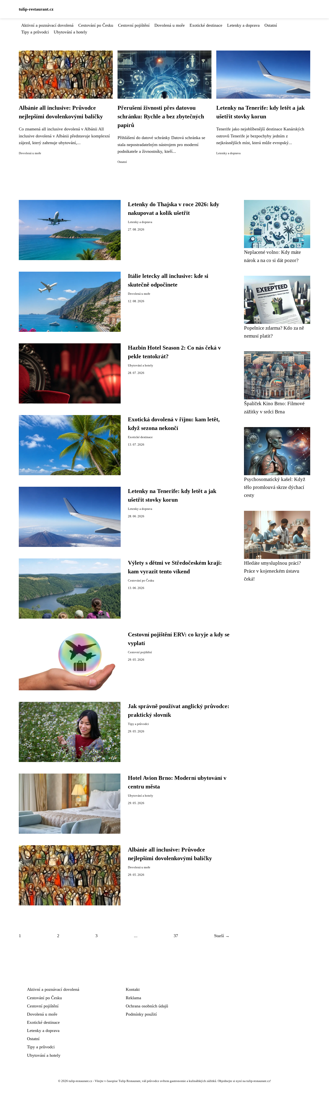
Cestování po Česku (95, 25)
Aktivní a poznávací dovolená (47, 25)
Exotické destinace (206, 25)
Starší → (222, 935)
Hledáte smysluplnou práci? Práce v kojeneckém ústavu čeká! (272, 571)
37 (176, 935)
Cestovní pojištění (134, 25)
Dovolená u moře (169, 25)
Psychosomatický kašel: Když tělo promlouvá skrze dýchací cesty (274, 487)
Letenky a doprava (243, 25)
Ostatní (270, 25)
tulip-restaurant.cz (36, 9)
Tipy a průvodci (35, 32)
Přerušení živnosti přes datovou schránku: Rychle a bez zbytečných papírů (161, 116)
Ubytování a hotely (70, 32)
